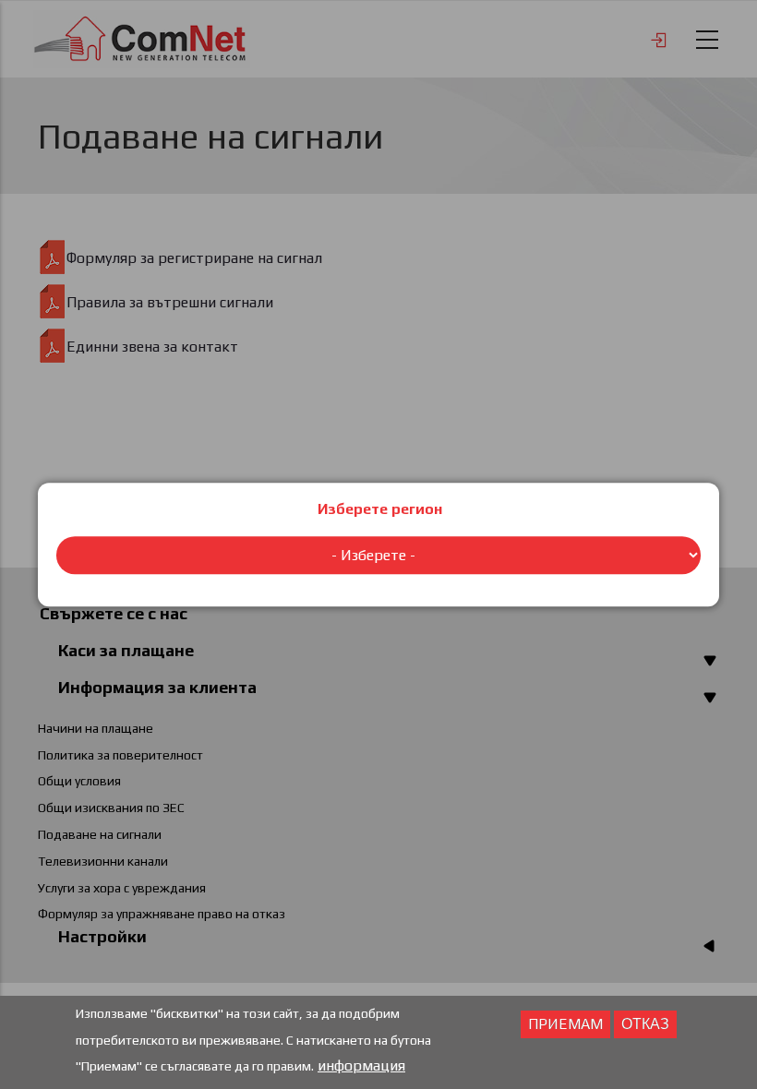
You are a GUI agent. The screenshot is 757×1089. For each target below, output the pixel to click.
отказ (645, 1024)
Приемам (565, 1024)
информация (361, 1065)
